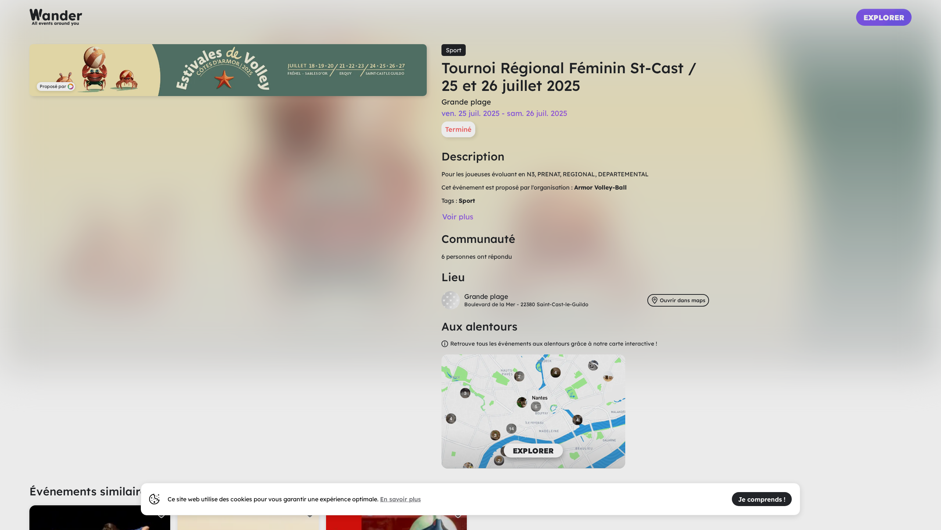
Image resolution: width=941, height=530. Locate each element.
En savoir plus (400, 499)
